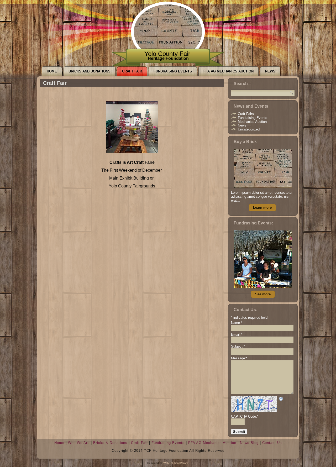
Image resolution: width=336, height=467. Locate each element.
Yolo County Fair (167, 53)
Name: (236, 323)
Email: (236, 335)
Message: (239, 358)
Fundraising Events (173, 71)
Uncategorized (249, 129)
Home (52, 71)
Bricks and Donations (90, 71)
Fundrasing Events (168, 443)
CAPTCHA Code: (244, 416)
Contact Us (272, 443)
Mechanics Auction (252, 122)
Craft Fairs (246, 114)
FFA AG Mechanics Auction (228, 71)
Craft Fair (132, 71)
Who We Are (79, 443)
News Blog (249, 443)
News (270, 71)
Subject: (238, 346)
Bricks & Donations (110, 443)
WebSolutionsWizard (175, 462)
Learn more (262, 207)
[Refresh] (281, 399)
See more (263, 294)
